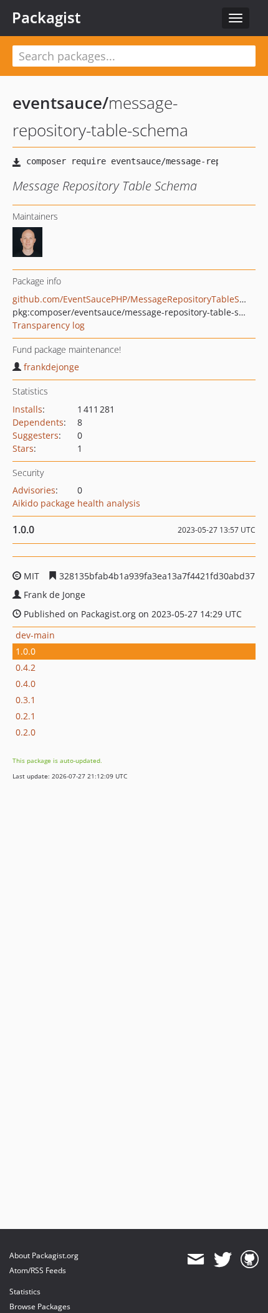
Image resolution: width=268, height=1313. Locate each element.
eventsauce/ (60, 102)
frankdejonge (51, 367)
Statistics (25, 1291)
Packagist (46, 17)
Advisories (33, 490)
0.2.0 (26, 732)
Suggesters (35, 435)
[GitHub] (250, 1259)
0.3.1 (26, 700)
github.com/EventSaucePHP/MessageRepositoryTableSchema (139, 299)
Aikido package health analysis (76, 503)
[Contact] (195, 1259)
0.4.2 (26, 667)
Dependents (38, 422)
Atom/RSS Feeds (37, 1270)
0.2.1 (26, 716)
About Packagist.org (44, 1255)
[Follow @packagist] (223, 1259)
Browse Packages (39, 1306)
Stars (23, 448)
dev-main (35, 635)
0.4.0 (26, 683)
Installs (27, 409)
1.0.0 (26, 651)
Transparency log (48, 325)
